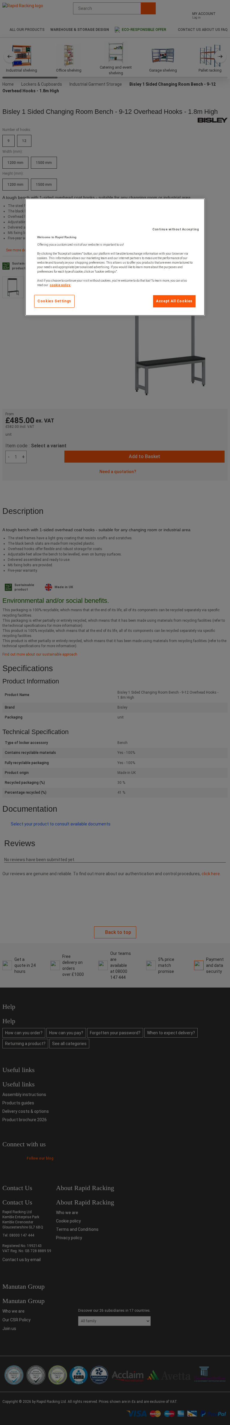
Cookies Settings (54, 301)
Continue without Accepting (175, 229)
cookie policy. (60, 285)
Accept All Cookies (174, 301)
